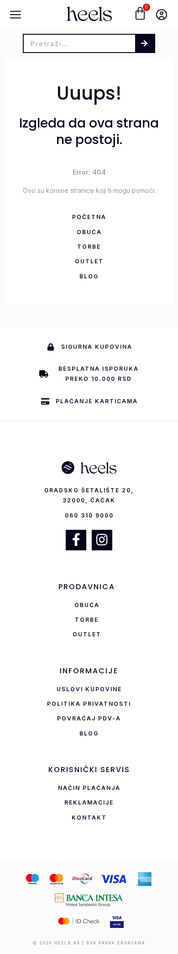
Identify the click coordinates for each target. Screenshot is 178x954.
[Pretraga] (144, 43)
